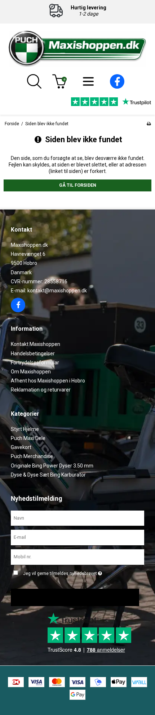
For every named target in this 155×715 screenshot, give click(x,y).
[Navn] (77, 518)
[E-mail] (77, 537)
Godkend (72, 597)
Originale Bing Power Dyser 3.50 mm (52, 466)
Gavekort (21, 447)
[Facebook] (117, 86)
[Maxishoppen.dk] (77, 49)
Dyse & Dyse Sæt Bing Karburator (48, 475)
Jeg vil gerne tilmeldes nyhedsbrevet (82, 572)
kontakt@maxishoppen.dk (57, 290)
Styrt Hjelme (25, 429)
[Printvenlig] (148, 123)
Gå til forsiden (77, 185)
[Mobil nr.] (77, 557)
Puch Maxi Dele (28, 438)
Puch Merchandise (32, 456)
